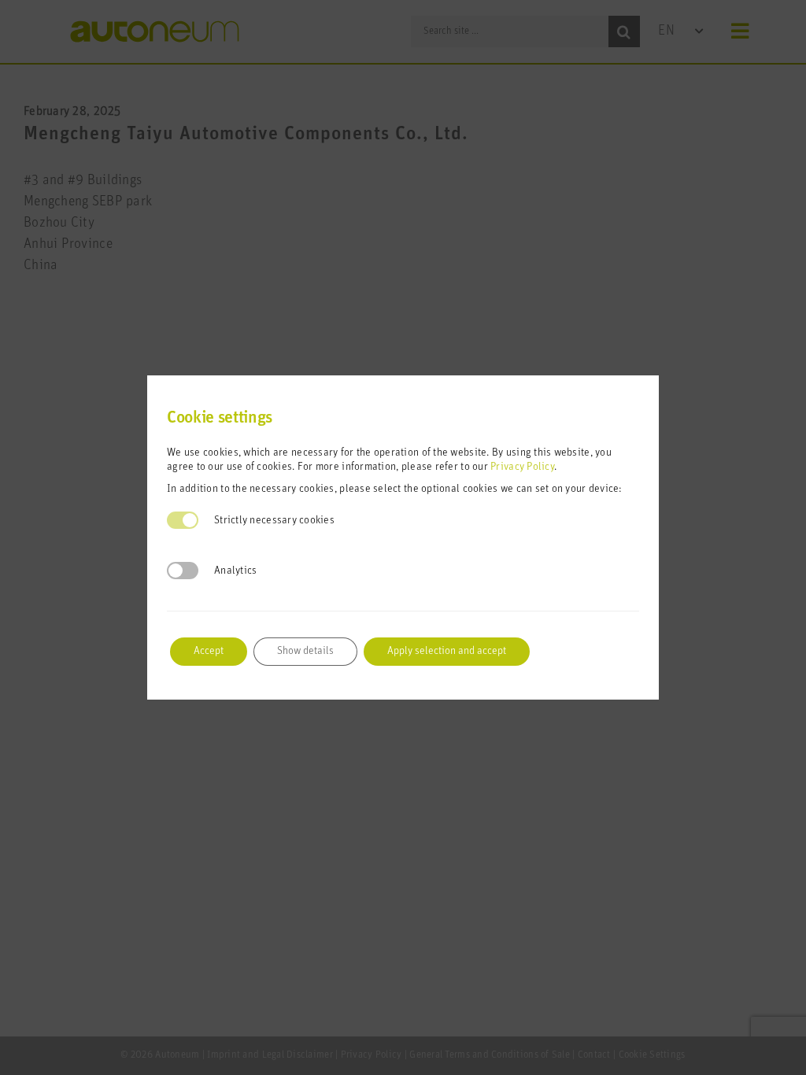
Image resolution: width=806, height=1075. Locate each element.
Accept (209, 651)
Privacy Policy (522, 467)
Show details (305, 651)
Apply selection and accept (446, 651)
